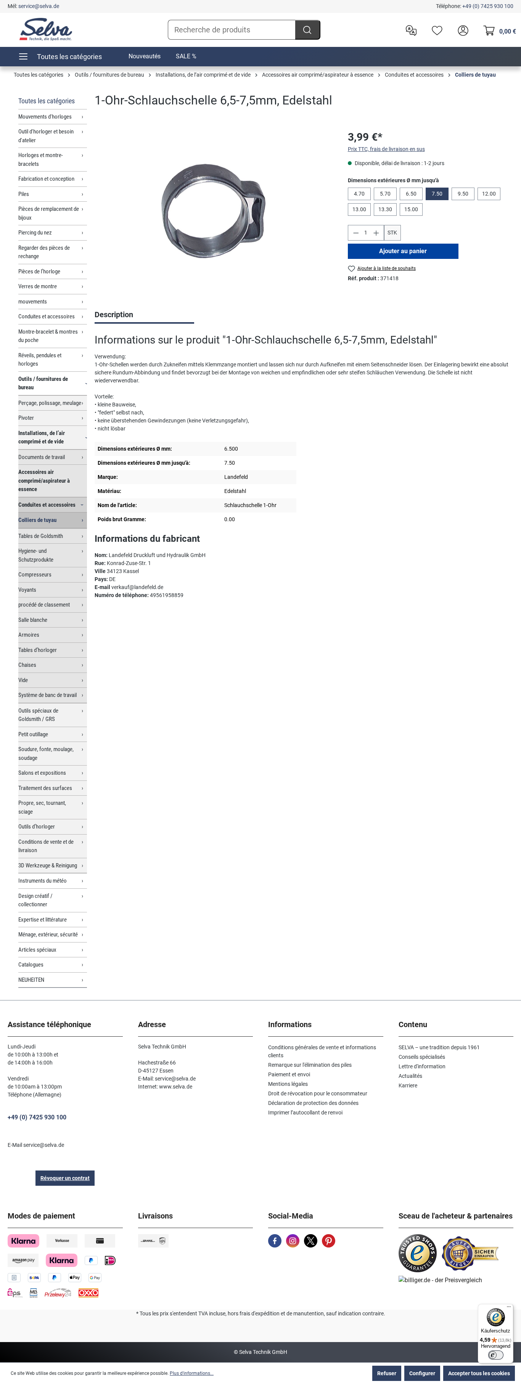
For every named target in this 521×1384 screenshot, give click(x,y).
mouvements (32, 301)
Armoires (28, 634)
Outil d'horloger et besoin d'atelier (46, 136)
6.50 (411, 194)
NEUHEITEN (31, 979)
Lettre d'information (422, 1066)
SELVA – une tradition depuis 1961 (439, 1047)
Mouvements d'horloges (45, 116)
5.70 (385, 194)
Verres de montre (37, 286)
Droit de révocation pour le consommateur (317, 1093)
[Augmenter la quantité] (376, 233)
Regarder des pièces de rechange (44, 252)
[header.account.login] (461, 29)
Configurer (422, 1373)
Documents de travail (41, 457)
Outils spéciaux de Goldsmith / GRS (38, 715)
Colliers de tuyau (37, 520)
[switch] (495, 1355)
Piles (23, 194)
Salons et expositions (42, 772)
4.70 (359, 194)
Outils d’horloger (36, 826)
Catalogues (30, 964)
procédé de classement (44, 604)
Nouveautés (145, 56)
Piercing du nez (35, 232)
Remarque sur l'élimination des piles (310, 1065)
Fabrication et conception (46, 178)
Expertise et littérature (42, 919)
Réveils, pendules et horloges (39, 360)
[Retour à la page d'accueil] (46, 29)
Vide (23, 680)
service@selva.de (38, 6)
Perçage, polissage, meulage (49, 403)
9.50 (463, 194)
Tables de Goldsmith (40, 536)
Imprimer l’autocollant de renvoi (305, 1112)
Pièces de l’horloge (39, 271)
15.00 (411, 209)
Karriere (408, 1085)
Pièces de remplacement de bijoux (48, 213)
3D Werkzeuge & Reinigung (47, 865)
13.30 (385, 209)
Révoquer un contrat (65, 1178)
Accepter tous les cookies (479, 1373)
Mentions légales (288, 1084)
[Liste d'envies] (435, 29)
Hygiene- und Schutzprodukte (35, 555)
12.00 (489, 194)
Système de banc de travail (47, 695)
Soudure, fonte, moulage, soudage (46, 753)
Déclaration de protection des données (313, 1103)
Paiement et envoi (289, 1074)
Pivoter (26, 417)
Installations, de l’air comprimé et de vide (41, 437)
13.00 (359, 209)
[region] (213, 211)
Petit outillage (33, 734)
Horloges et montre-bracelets (40, 159)
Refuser (386, 1373)
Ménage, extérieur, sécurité (48, 934)
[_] (213, 211)
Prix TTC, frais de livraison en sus (386, 149)
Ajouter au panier (403, 251)
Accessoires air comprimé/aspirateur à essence (44, 481)
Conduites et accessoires (46, 316)
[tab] (144, 315)
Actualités (410, 1076)
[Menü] (508, 1308)
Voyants (27, 589)
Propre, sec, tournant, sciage (42, 807)
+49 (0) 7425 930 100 (487, 6)
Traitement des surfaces (45, 788)
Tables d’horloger (37, 650)
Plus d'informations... (192, 1373)
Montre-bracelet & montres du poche (48, 336)
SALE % (186, 56)
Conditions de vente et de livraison (46, 846)
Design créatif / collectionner (35, 900)
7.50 (437, 194)
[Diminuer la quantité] (356, 233)
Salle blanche (32, 620)
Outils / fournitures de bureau (43, 383)
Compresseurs (34, 574)
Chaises (27, 664)
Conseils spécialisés (422, 1057)
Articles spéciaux (37, 949)
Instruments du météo (42, 880)
